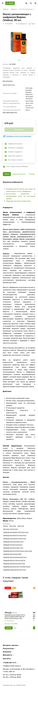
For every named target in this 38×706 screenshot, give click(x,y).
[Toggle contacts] (26, 3)
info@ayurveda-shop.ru (12, 666)
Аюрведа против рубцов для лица (14, 557)
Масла (5, 526)
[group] (19, 45)
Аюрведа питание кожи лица (13, 542)
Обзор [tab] (6, 174)
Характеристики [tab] (19, 174)
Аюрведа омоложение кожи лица (14, 535)
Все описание (7, 81)
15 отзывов (8, 23)
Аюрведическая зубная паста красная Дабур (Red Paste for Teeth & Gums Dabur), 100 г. (15, 616)
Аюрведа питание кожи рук (12, 545)
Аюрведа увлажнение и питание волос (16, 567)
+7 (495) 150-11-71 (9, 663)
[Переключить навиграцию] (2, 3)
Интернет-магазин (10, 645)
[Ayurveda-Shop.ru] (10, 3)
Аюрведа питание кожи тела (13, 548)
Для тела (21, 526)
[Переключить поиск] (31, 3)
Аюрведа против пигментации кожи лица (17, 551)
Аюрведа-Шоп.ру (9, 685)
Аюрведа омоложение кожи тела (14, 538)
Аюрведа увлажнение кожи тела (14, 570)
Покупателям (8, 648)
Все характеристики (10, 112)
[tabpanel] (19, 376)
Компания (7, 652)
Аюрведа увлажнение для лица (14, 563)
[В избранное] (15, 628)
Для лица (13, 526)
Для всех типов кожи (10, 529)
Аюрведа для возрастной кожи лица (15, 532)
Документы (7, 655)
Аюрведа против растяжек (12, 554)
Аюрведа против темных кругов (14, 560)
